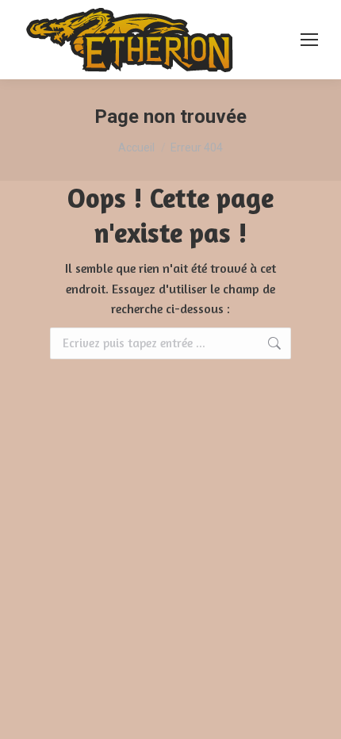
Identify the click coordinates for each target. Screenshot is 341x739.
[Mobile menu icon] (309, 40)
